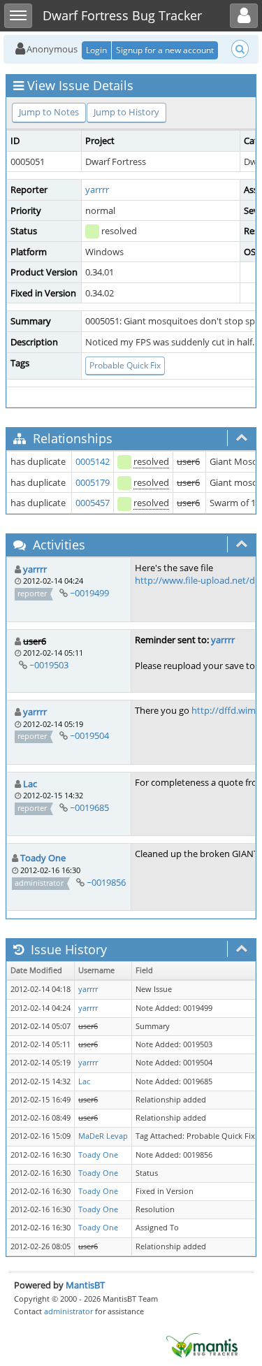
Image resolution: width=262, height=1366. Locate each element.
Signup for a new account (165, 50)
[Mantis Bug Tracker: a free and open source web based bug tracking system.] (202, 1344)
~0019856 (106, 882)
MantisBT (85, 1285)
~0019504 (89, 735)
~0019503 (48, 665)
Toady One (43, 857)
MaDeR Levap (103, 1136)
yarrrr (97, 189)
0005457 (92, 502)
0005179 (92, 482)
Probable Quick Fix (125, 365)
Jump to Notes (49, 112)
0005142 (92, 461)
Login (96, 50)
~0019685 (89, 807)
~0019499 (89, 593)
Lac (30, 783)
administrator (68, 1311)
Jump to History (126, 112)
